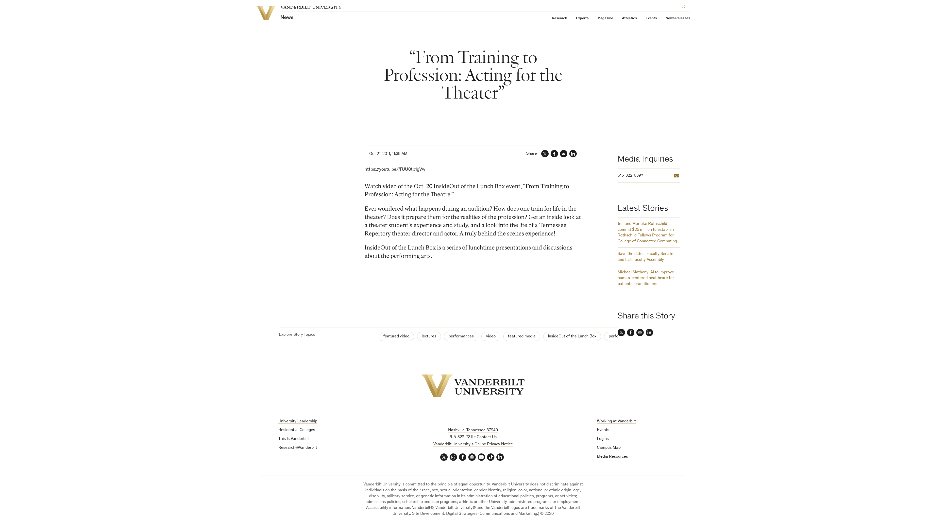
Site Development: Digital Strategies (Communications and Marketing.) (475, 514)
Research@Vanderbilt (297, 448)
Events (651, 18)
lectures (429, 336)
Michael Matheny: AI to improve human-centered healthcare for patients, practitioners (646, 278)
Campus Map (609, 448)
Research (559, 18)
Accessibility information (388, 508)
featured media (522, 336)
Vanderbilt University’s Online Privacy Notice (473, 444)
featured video (396, 336)
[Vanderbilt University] (473, 386)
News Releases (678, 18)
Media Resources (612, 457)
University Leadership (297, 421)
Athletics (629, 18)
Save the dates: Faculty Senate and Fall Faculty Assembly (645, 257)
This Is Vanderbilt (293, 439)
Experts (582, 18)
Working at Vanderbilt (616, 421)
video (491, 336)
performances (461, 336)
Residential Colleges (296, 430)
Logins (603, 439)
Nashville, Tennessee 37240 (473, 430)
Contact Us (487, 437)
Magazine (605, 18)
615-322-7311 (461, 437)
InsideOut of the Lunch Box (572, 336)
